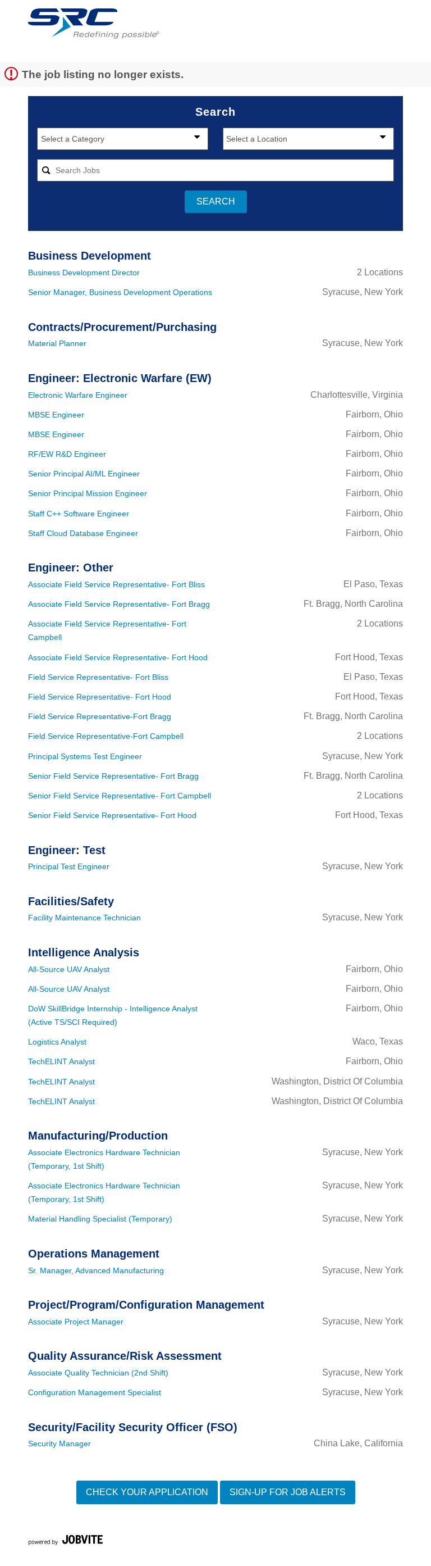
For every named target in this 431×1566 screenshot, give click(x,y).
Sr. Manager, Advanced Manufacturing (96, 1270)
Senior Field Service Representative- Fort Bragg (113, 775)
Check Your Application (147, 1492)
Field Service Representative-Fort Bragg (99, 716)
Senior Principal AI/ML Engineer (84, 473)
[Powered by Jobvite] (65, 1541)
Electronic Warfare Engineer (77, 395)
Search (215, 201)
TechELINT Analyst (61, 1061)
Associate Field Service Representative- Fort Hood (118, 657)
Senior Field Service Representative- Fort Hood (112, 815)
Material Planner (57, 343)
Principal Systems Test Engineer (85, 756)
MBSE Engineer (56, 414)
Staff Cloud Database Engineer (83, 533)
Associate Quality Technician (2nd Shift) (98, 1372)
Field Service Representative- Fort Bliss (98, 677)
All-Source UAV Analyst (68, 969)
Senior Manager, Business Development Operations (120, 292)
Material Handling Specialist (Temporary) (100, 1218)
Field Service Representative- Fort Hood (99, 696)
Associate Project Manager (75, 1321)
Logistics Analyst (57, 1041)
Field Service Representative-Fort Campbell (106, 736)
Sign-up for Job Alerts (288, 1492)
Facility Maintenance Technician (84, 917)
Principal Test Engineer (68, 866)
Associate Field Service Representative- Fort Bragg (119, 604)
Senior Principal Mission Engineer (87, 493)
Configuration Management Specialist (94, 1392)
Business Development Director (84, 272)
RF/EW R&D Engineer (67, 454)
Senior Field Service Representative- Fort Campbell (119, 795)
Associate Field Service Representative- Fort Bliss (116, 584)
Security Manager (59, 1443)
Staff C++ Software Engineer (78, 513)
